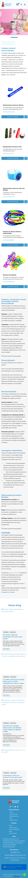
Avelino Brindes (14, 573)
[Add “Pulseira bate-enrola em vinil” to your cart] (26, 158)
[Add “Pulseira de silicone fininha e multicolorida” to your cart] (26, 245)
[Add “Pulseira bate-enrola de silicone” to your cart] (26, 116)
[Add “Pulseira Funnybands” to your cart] (26, 286)
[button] (21, 4)
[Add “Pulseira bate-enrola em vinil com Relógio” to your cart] (26, 201)
